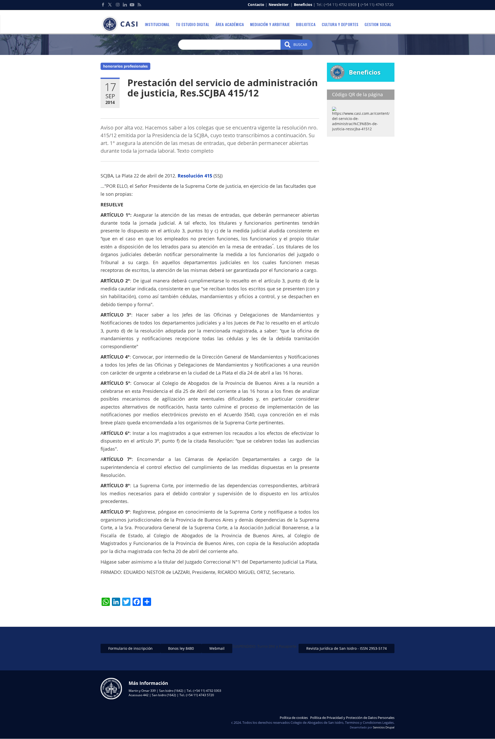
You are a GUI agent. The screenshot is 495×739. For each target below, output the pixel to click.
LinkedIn (124, 4)
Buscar (299, 44)
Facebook (103, 4)
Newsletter (278, 4)
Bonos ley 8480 (181, 648)
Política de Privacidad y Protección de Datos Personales (352, 717)
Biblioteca (306, 24)
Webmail (217, 648)
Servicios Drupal (383, 727)
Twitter (110, 4)
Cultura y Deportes (340, 24)
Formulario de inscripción (130, 648)
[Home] (121, 24)
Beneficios (303, 4)
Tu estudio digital (192, 24)
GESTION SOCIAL (378, 24)
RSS (139, 4)
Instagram (117, 4)
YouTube (132, 4)
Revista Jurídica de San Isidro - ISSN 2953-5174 (346, 648)
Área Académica (230, 24)
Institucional (157, 24)
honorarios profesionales (125, 66)
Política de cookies (294, 717)
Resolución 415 (195, 176)
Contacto (256, 4)
